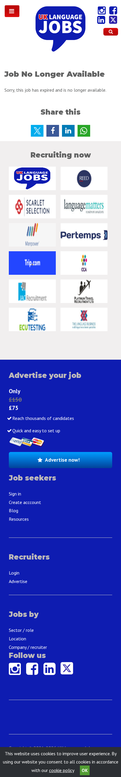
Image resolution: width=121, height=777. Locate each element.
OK (85, 770)
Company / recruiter (28, 647)
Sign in (15, 494)
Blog (13, 510)
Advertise (18, 581)
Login (14, 573)
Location (17, 639)
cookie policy (61, 770)
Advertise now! (62, 459)
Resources (19, 519)
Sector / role (21, 630)
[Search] (110, 32)
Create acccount (25, 502)
